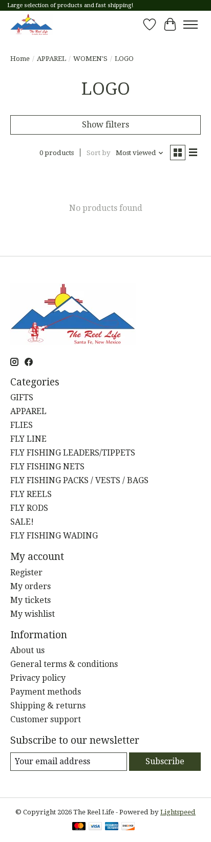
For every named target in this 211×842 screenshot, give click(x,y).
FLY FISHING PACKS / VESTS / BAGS (79, 480)
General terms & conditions (64, 664)
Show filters (105, 124)
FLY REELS (31, 494)
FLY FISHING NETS (47, 466)
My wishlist (32, 614)
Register (26, 572)
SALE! (22, 522)
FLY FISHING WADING (54, 536)
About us (27, 650)
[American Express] (111, 827)
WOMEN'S (90, 58)
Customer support (45, 719)
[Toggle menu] (190, 24)
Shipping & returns (48, 705)
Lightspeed (178, 812)
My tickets (30, 600)
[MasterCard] (79, 827)
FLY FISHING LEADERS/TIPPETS (72, 453)
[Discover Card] (128, 827)
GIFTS (21, 397)
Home (20, 58)
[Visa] (95, 827)
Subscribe (164, 761)
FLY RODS (29, 508)
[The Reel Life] (31, 24)
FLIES (21, 425)
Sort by (99, 153)
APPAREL (51, 58)
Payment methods (45, 692)
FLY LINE (28, 439)
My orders (30, 586)
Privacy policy (38, 678)
